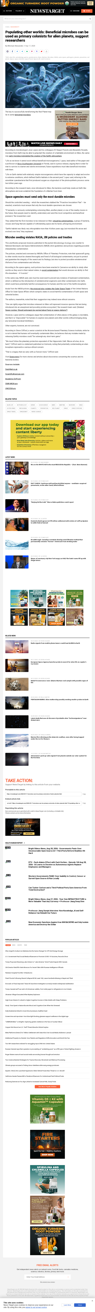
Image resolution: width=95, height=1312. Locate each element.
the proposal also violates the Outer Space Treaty (50, 289)
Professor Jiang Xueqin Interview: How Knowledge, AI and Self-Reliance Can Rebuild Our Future (56, 912)
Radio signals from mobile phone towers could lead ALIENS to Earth (55, 643)
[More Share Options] (46, 51)
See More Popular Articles (47, 1086)
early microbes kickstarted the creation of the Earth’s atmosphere (35, 156)
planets (76, 57)
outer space (62, 57)
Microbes (51, 57)
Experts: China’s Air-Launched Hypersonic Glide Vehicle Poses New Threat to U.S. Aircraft (35, 1071)
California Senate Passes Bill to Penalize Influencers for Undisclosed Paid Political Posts (34, 1076)
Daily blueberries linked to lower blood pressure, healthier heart (26, 1011)
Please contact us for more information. (18, 813)
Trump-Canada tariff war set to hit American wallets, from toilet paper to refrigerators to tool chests (38, 989)
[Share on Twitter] (17, 51)
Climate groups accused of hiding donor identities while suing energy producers (32, 1065)
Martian (44, 57)
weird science (45, 59)
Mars (39, 57)
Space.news (14, 357)
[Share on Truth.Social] (37, 51)
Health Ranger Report (14, 843)
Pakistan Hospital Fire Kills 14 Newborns (18, 973)
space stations (19, 59)
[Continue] (68, 1277)
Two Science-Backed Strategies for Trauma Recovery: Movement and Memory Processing (35, 1060)
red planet (56, 408)
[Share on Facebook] (12, 51)
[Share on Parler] (32, 51)
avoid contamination (50, 270)
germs (26, 57)
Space (12, 59)
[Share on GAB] (27, 51)
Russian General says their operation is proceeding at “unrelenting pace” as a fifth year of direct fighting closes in (43, 1049)
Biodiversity (15, 27)
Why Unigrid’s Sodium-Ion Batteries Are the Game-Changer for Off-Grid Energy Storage (34, 951)
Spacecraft (36, 59)
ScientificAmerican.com (14, 374)
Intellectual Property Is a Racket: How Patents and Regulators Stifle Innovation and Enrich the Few (37, 1038)
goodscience (33, 57)
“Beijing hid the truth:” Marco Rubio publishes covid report (52, 502)
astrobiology (19, 57)
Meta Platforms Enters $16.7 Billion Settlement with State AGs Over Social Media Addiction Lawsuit (38, 1033)
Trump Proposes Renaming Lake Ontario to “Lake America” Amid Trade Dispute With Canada (36, 962)
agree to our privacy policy (36, 1307)
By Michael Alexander (14, 46)
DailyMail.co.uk (11, 369)
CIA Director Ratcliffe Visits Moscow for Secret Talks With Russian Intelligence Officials (34, 967)
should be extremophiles (63, 221)
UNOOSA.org (10, 388)
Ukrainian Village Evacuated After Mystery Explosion (22, 994)
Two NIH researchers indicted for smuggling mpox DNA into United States (30, 1043)
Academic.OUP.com (13, 379)
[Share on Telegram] (22, 51)
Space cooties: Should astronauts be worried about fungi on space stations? (36, 310)
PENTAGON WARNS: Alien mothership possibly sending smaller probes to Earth (59, 699)
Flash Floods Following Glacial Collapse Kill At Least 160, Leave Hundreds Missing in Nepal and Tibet (39, 978)
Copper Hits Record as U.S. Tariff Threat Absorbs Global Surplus (26, 1027)
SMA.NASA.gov (11, 384)
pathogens (70, 57)
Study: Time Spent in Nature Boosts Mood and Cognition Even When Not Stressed (32, 1005)
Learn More (67, 1305)
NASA (56, 57)
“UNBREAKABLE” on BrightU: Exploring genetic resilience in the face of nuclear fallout (33, 1022)
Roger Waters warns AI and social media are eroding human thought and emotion (32, 1054)
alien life (12, 57)
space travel (29, 59)
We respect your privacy (47, 1282)
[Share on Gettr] (41, 51)
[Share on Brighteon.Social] (7, 51)
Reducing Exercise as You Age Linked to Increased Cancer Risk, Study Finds (30, 1081)
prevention (83, 57)
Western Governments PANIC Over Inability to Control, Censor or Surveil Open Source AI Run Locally (57, 877)
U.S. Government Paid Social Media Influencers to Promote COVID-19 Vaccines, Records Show (36, 956)
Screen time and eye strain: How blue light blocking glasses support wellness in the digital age (36, 1016)
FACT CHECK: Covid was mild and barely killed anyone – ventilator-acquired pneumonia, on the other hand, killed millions (58, 484)
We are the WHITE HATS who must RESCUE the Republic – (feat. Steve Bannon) (59, 464)
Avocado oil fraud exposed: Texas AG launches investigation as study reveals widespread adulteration (39, 984)
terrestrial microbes (23, 115)
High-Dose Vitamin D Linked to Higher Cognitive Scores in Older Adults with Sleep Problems (35, 1000)
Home (7, 27)
